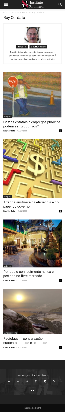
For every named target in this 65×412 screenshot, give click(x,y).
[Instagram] (27, 381)
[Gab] (9, 381)
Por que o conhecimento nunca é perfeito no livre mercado (28, 274)
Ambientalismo (10, 333)
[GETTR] (18, 381)
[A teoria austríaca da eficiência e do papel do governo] (32, 168)
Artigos (7, 116)
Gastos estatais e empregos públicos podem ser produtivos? (31, 124)
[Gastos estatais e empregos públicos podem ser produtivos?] (32, 95)
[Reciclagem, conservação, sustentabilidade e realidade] (32, 311)
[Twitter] (54, 381)
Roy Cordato (9, 130)
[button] (5, 4)
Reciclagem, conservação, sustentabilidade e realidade (25, 341)
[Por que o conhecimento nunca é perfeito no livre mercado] (32, 243)
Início (5, 12)
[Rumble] (36, 381)
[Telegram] (45, 381)
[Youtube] (32, 390)
